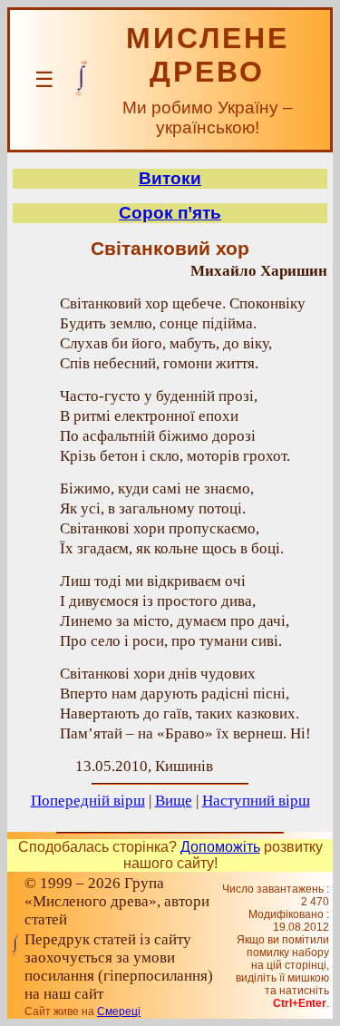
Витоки (170, 178)
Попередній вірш (88, 800)
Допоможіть (220, 847)
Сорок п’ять (170, 212)
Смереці (119, 1011)
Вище (173, 800)
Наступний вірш (256, 800)
